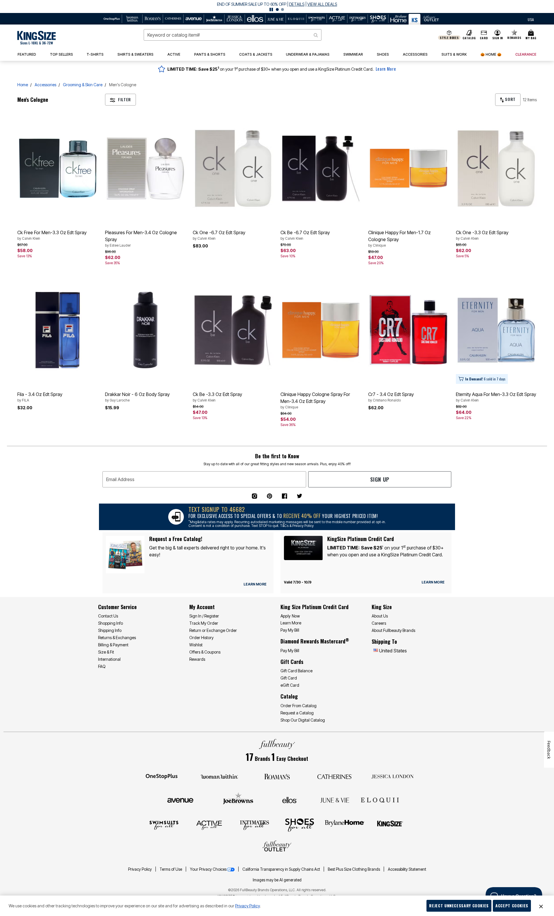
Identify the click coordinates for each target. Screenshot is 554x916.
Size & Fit (106, 652)
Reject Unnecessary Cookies (459, 905)
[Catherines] (334, 776)
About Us (380, 615)
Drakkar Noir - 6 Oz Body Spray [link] (137, 396)
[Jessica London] (392, 776)
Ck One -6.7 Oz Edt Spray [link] (219, 235)
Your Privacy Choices (208, 869)
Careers (379, 623)
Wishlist (196, 644)
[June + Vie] (334, 800)
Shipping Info (109, 630)
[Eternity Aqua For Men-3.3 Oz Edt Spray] (496, 330)
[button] (277, 6)
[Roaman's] (277, 776)
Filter (124, 99)
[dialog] (530, 19)
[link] (61, 54)
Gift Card (288, 677)
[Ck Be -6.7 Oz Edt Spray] (320, 168)
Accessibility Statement (407, 869)
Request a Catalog (297, 712)
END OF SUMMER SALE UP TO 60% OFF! (252, 4)
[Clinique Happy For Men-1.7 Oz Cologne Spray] (408, 168)
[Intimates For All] (254, 825)
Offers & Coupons (204, 652)
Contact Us (108, 615)
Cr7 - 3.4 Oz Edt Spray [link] (391, 396)
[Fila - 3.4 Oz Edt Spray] (57, 330)
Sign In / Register (204, 615)
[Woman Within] (219, 776)
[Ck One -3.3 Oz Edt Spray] (496, 168)
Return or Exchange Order (213, 630)
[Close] (541, 906)
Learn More (386, 69)
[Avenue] (180, 800)
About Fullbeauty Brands (393, 630)
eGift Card (289, 685)
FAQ (102, 666)
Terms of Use (171, 869)
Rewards (197, 659)
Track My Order (203, 623)
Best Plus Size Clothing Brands (354, 869)
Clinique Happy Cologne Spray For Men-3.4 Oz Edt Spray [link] (315, 400)
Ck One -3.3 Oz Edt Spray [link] (482, 235)
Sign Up (379, 479)
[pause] (271, 9)
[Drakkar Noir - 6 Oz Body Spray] (145, 330)
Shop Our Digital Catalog (302, 720)
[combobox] (232, 35)
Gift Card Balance (296, 670)
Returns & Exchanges (117, 637)
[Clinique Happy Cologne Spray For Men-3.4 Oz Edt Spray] (320, 330)
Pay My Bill (289, 630)
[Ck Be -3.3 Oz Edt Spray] (233, 330)
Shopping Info (110, 623)
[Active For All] (209, 825)
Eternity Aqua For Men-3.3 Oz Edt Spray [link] (496, 396)
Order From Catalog (298, 705)
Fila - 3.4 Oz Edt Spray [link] (39, 396)
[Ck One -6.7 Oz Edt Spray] (233, 168)
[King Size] (390, 825)
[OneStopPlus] (161, 776)
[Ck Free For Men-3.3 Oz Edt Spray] (57, 168)
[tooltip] (112, 18)
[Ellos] (289, 800)
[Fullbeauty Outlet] (277, 847)
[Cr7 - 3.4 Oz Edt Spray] (408, 330)
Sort (510, 99)
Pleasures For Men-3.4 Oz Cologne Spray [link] (141, 238)
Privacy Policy (140, 869)
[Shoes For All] (299, 825)
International (109, 659)
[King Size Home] (36, 37)
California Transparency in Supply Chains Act (281, 869)
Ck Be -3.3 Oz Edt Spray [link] (217, 396)
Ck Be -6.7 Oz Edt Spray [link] (305, 235)
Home (22, 84)
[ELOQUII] (380, 799)
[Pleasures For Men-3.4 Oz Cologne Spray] (145, 168)
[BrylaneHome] (344, 825)
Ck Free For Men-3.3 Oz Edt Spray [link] (52, 235)
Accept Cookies (511, 905)
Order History (201, 637)
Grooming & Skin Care (82, 84)
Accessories (45, 84)
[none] (57, 168)
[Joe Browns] (238, 799)
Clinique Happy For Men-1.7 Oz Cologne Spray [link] (399, 238)
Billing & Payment (113, 644)
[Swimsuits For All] (163, 825)
